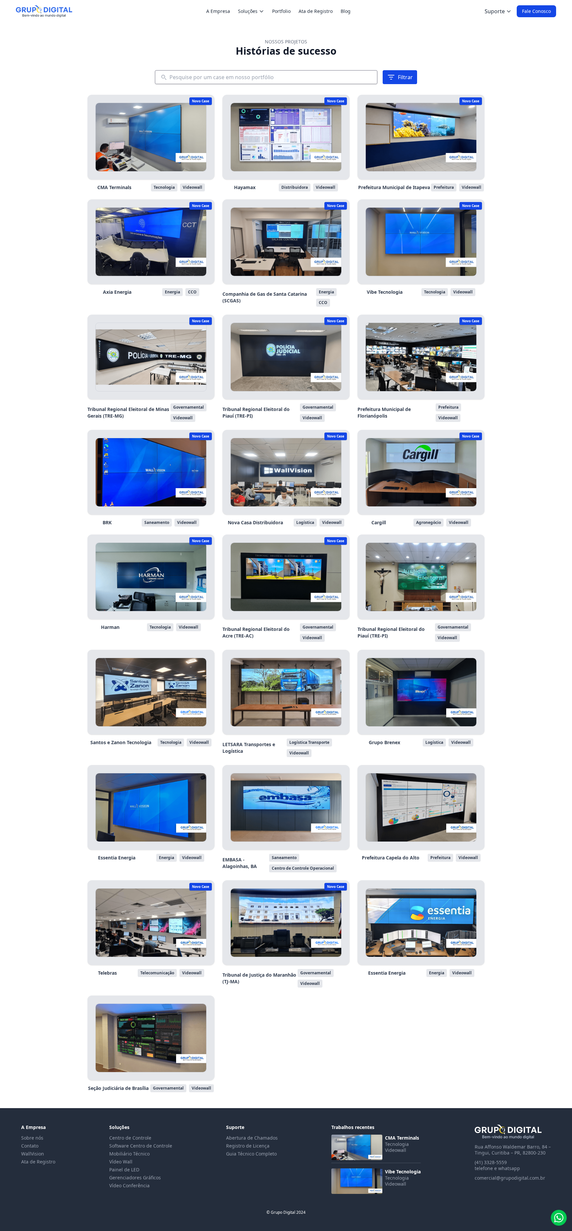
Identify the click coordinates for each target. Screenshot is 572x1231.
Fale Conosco (536, 11)
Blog (346, 11)
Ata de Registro (316, 11)
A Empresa (218, 11)
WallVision (32, 1154)
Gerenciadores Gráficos (135, 1177)
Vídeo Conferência (129, 1185)
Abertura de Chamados (252, 1138)
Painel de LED (124, 1169)
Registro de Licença (247, 1146)
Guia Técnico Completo (251, 1154)
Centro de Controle (130, 1138)
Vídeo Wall (120, 1161)
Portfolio (281, 11)
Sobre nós (32, 1138)
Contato (29, 1146)
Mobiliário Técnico (129, 1154)
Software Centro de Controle (140, 1146)
